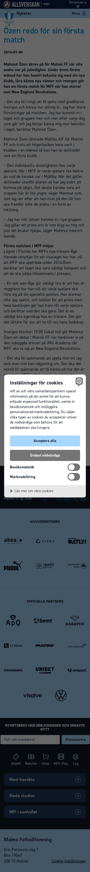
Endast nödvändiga (45, 455)
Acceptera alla (45, 440)
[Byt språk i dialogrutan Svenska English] (78, 382)
